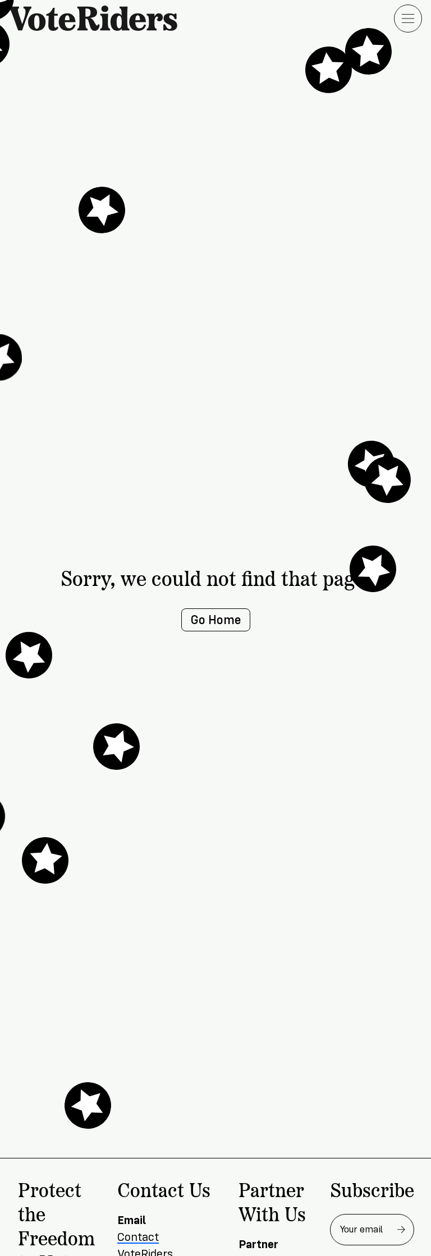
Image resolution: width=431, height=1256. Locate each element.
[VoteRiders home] (99, 18)
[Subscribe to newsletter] (401, 1229)
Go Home (216, 620)
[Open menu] (408, 18)
